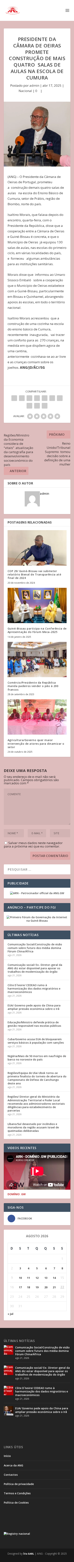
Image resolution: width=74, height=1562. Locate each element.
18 (28, 1287)
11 (28, 1278)
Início (7, 1456)
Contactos (11, 1474)
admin (34, 85)
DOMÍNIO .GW (17, 1194)
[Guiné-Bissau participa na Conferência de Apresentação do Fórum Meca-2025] (37, 605)
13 (45, 1278)
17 (20, 1287)
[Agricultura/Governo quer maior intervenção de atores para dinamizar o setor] (37, 717)
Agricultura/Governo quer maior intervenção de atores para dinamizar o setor (36, 743)
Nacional (25, 91)
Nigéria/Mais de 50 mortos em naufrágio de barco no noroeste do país (37, 1057)
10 (20, 1278)
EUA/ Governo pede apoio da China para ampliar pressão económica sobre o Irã (34, 1007)
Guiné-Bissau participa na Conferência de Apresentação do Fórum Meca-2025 (37, 630)
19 (37, 1287)
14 (54, 1278)
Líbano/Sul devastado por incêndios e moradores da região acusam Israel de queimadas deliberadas (33, 1127)
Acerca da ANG (13, 1465)
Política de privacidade (19, 1484)
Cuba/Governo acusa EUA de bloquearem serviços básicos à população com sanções (36, 1040)
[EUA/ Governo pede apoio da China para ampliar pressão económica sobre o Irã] (8, 1411)
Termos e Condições (17, 1493)
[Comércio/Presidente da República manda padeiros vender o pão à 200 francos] (37, 659)
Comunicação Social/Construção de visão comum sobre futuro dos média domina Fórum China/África (35, 948)
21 (54, 1287)
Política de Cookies (16, 1502)
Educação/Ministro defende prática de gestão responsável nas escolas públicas (34, 1023)
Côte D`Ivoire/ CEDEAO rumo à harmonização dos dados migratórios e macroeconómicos (34, 988)
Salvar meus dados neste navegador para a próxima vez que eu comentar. (33, 844)
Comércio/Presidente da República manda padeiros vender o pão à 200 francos (33, 686)
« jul (10, 1314)
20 (45, 1287)
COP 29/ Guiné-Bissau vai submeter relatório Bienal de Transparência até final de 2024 (34, 574)
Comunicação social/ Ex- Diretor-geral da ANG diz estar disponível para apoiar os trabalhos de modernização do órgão (35, 968)
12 (37, 1278)
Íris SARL (28, 1553)
